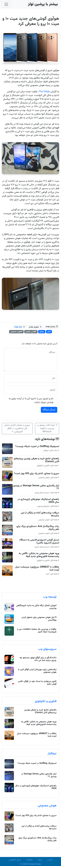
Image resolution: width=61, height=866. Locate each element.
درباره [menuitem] (40, 859)
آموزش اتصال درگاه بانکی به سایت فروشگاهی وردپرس (36, 607)
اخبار (49, 331)
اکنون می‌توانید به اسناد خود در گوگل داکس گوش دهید (37, 683)
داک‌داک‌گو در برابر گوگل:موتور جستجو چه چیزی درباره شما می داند (38, 659)
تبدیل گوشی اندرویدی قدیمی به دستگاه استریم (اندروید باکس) (39, 541)
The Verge (44, 92)
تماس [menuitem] (50, 859)
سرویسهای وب (47, 649)
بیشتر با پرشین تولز (43, 4)
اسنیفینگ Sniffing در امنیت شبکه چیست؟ (37, 446)
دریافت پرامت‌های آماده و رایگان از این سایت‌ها (40, 514)
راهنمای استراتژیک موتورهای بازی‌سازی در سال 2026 (38, 500)
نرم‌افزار (52, 753)
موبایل (41, 331)
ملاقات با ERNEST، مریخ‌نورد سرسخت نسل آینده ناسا (37, 568)
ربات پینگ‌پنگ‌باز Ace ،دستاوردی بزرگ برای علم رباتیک (37, 527)
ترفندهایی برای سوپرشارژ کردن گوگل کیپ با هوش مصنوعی (37, 671)
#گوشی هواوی (30, 331)
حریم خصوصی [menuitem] (15, 859)
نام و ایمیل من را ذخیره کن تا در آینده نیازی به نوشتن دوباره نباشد (31, 400)
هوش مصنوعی (47, 805)
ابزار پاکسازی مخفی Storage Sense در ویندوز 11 (36, 487)
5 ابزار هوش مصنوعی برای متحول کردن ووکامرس (39, 619)
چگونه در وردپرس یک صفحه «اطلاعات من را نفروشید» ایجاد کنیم (36, 631)
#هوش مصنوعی (16, 331)
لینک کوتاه (18, 326)
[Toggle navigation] (6, 4)
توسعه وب (49, 596)
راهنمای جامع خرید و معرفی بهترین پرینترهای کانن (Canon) (36, 460)
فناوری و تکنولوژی (45, 701)
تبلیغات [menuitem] (29, 859)
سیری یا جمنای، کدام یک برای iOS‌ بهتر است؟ (36, 474)
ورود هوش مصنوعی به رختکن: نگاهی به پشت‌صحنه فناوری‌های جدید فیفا (39, 555)
